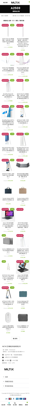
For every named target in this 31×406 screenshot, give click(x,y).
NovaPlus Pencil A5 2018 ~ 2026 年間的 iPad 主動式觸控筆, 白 (8, 95)
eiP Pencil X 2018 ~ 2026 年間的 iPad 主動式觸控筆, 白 (8, 175)
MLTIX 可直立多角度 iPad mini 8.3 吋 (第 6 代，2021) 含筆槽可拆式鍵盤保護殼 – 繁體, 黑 (23, 225)
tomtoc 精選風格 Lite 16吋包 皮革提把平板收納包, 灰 (8, 250)
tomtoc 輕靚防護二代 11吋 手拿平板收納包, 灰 (23, 326)
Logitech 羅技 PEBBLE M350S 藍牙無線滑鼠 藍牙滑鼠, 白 (8, 327)
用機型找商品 (9, 381)
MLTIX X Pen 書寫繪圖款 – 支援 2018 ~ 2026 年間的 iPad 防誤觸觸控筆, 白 (8, 69)
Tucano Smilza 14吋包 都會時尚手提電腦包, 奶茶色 (23, 200)
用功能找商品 (9, 386)
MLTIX (8, 45)
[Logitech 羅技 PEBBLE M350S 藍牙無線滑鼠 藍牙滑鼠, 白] (8, 318)
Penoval (23, 74)
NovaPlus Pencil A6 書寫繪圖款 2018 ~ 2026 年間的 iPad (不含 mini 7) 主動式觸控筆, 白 (23, 251)
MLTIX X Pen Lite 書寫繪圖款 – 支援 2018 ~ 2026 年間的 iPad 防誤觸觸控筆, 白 (8, 41)
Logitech (8, 330)
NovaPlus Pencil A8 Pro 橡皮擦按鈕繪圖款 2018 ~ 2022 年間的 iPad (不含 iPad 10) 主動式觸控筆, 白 (8, 123)
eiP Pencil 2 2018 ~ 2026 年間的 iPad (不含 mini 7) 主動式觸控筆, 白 (23, 121)
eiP (23, 124)
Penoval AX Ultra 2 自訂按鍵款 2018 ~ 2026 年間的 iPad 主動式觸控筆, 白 (8, 149)
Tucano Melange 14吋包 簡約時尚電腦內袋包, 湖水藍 (23, 303)
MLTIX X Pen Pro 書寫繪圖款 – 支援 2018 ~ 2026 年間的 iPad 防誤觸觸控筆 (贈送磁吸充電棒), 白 (23, 96)
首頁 (2, 15)
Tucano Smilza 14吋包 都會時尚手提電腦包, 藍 (8, 199)
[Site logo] (15, 2)
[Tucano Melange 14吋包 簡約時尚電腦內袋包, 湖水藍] (23, 293)
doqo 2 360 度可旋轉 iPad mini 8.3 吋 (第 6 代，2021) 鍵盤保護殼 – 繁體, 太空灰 (8, 225)
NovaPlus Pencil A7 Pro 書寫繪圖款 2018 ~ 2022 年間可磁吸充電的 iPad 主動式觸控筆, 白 (23, 150)
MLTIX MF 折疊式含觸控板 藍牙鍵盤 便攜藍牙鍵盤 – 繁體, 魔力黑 (22, 175)
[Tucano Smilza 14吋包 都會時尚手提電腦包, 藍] (8, 190)
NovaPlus (8, 98)
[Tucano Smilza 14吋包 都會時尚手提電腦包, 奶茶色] (23, 190)
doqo (8, 229)
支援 (6, 377)
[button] (15, 377)
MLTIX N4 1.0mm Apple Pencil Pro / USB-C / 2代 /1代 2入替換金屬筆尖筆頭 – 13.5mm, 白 (8, 277)
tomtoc (8, 253)
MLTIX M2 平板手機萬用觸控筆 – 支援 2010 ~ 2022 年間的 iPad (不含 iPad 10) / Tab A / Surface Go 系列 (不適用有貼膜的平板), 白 (23, 42)
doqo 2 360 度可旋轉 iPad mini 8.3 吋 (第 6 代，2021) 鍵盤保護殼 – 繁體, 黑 (23, 277)
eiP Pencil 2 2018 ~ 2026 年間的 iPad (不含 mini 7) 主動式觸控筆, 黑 (8, 303)
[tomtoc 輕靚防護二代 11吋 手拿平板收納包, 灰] (23, 318)
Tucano (8, 201)
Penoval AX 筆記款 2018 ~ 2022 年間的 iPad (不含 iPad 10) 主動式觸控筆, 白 (23, 70)
